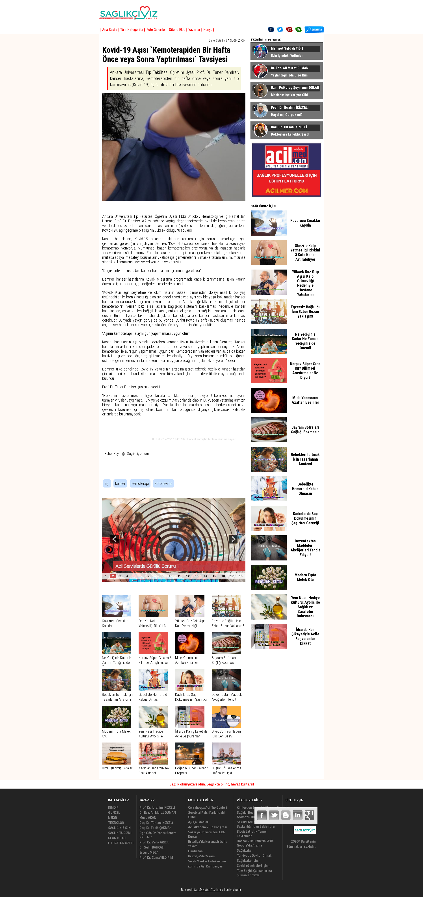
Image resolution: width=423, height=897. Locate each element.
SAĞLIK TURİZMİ (120, 832)
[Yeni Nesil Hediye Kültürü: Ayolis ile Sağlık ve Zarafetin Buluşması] (153, 726)
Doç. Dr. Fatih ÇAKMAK (155, 827)
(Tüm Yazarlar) (273, 39)
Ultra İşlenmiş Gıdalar (117, 768)
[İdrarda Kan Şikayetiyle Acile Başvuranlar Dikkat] (189, 726)
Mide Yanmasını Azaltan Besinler (305, 400)
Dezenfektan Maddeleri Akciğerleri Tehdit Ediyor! (228, 699)
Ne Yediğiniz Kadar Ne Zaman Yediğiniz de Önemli (117, 662)
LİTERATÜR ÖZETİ (121, 842)
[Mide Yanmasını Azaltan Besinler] (189, 653)
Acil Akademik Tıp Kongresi (207, 827)
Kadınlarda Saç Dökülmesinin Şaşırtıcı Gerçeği (191, 699)
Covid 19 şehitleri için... (253, 865)
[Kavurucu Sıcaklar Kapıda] (116, 616)
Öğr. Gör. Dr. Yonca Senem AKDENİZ (157, 835)
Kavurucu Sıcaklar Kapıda (305, 222)
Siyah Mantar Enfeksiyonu (207, 861)
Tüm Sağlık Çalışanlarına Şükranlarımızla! (254, 873)
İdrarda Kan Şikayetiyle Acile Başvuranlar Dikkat (191, 736)
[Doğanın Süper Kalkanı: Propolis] (189, 763)
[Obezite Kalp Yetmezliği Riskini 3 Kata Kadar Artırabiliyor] (153, 616)
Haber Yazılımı (218, 895)
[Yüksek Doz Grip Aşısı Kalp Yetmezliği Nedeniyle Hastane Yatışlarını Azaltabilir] (189, 616)
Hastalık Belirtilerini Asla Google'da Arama (255, 843)
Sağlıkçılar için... (248, 860)
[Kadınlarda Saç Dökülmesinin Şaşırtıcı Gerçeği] (189, 689)
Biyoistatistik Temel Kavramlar (252, 833)
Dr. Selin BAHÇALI (151, 847)
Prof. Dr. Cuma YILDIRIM (156, 857)
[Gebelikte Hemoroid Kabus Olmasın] (153, 689)
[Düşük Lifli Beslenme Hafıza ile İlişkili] (226, 763)
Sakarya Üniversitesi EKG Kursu (206, 834)
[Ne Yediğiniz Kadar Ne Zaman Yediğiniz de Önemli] (116, 653)
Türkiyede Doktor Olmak (254, 855)
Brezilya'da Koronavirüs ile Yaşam (207, 844)
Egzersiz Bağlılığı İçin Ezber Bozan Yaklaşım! (305, 311)
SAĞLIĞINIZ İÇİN (235, 40)
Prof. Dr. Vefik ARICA (154, 842)
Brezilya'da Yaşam (201, 856)
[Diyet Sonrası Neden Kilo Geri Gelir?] (226, 726)
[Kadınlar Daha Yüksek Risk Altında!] (153, 763)
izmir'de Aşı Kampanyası (206, 866)
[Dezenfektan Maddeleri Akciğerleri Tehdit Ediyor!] (226, 689)
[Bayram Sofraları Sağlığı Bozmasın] (226, 653)
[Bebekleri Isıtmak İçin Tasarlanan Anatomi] (116, 689)
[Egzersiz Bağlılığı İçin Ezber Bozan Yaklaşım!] (226, 616)
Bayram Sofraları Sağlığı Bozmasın (305, 429)
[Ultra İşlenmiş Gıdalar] (116, 763)
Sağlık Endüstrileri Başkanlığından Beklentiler (256, 824)
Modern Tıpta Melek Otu (305, 577)
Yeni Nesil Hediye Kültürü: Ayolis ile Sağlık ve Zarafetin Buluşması (305, 606)
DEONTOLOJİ (117, 837)
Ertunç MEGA (148, 852)
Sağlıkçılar (244, 850)
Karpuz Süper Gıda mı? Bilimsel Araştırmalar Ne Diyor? (155, 662)
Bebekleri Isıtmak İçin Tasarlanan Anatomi (305, 459)
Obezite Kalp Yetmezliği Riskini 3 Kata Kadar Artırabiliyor (305, 252)
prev (114, 539)
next (233, 539)
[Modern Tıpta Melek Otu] (116, 726)
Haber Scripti (204, 895)
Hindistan (195, 851)
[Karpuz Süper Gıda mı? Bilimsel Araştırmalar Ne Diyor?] (153, 653)
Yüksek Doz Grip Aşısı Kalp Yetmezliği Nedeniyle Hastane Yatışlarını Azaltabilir (305, 285)
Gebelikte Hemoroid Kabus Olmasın (305, 489)
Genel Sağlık (216, 40)
